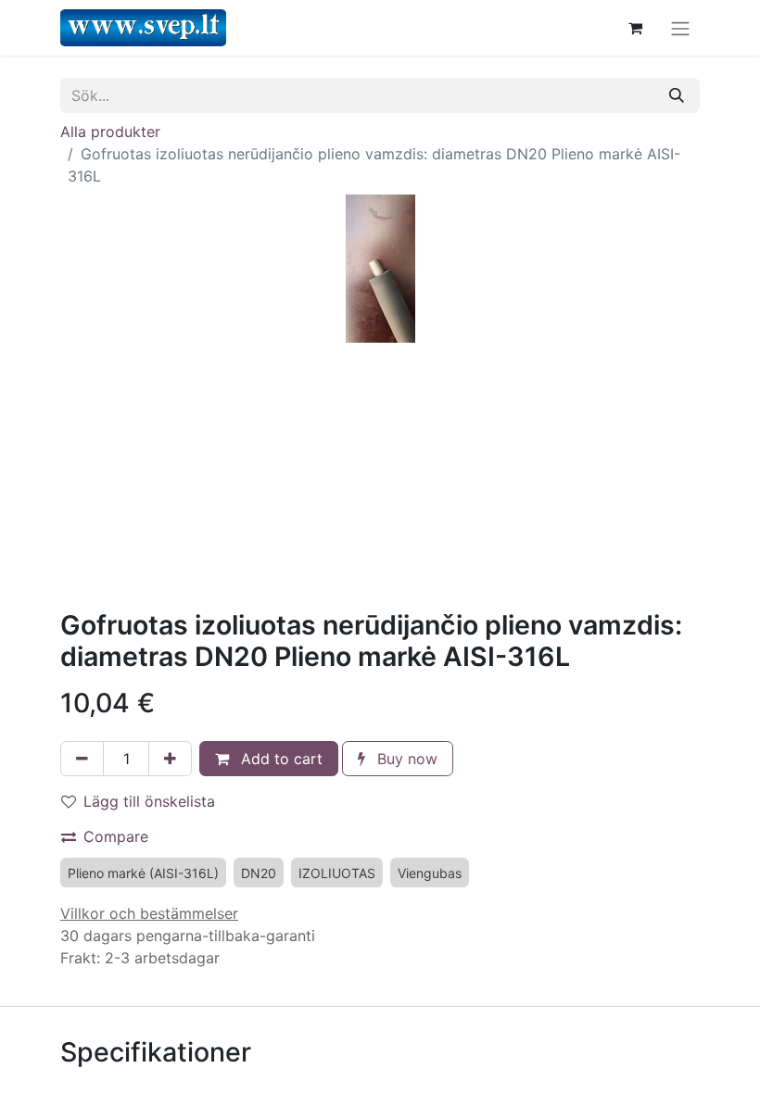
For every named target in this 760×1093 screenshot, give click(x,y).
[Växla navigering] (680, 27)
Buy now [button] (405, 758)
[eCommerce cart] (634, 27)
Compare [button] (115, 836)
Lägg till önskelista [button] (149, 801)
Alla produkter (110, 131)
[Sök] (676, 95)
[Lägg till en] (170, 758)
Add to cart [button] (279, 758)
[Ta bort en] (82, 758)
